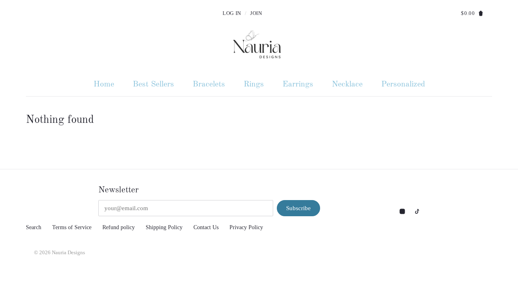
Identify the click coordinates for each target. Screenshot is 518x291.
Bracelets (209, 84)
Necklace (347, 84)
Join (256, 13)
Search (33, 227)
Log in (232, 13)
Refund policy (118, 227)
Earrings (297, 84)
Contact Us (206, 227)
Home (103, 84)
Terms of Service (71, 227)
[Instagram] (403, 210)
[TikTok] (416, 210)
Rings (254, 84)
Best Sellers (153, 84)
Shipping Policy (164, 227)
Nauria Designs (68, 252)
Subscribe (298, 208)
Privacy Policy (246, 227)
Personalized (403, 84)
